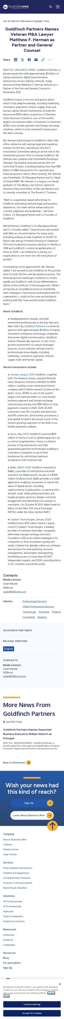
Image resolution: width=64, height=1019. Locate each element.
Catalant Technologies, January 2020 (30, 519)
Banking (42, 617)
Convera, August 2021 (22, 374)
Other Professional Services (38, 606)
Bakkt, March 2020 (20, 467)
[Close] (60, 984)
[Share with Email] (36, 59)
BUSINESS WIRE (25, 69)
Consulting (29, 617)
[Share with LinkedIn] (15, 59)
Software (44, 611)
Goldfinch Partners (35, 326)
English (8, 648)
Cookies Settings (32, 1004)
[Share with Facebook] (29, 59)
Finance (56, 611)
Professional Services (35, 601)
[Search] (50, 6)
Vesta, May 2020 (19, 433)
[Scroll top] (52, 826)
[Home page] (16, 7)
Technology (29, 611)
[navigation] (58, 7)
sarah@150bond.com (14, 591)
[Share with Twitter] (22, 59)
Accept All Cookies (32, 1013)
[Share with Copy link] (42, 59)
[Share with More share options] (49, 59)
